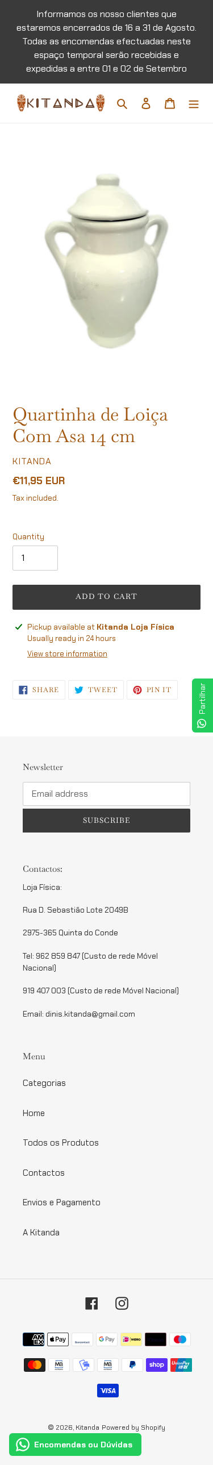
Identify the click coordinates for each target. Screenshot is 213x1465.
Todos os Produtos (61, 1142)
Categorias (44, 1083)
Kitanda (87, 1427)
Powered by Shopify (133, 1427)
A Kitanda (41, 1232)
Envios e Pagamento (62, 1202)
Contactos (44, 1173)
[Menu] (194, 103)
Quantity (28, 537)
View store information (67, 654)
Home (34, 1113)
